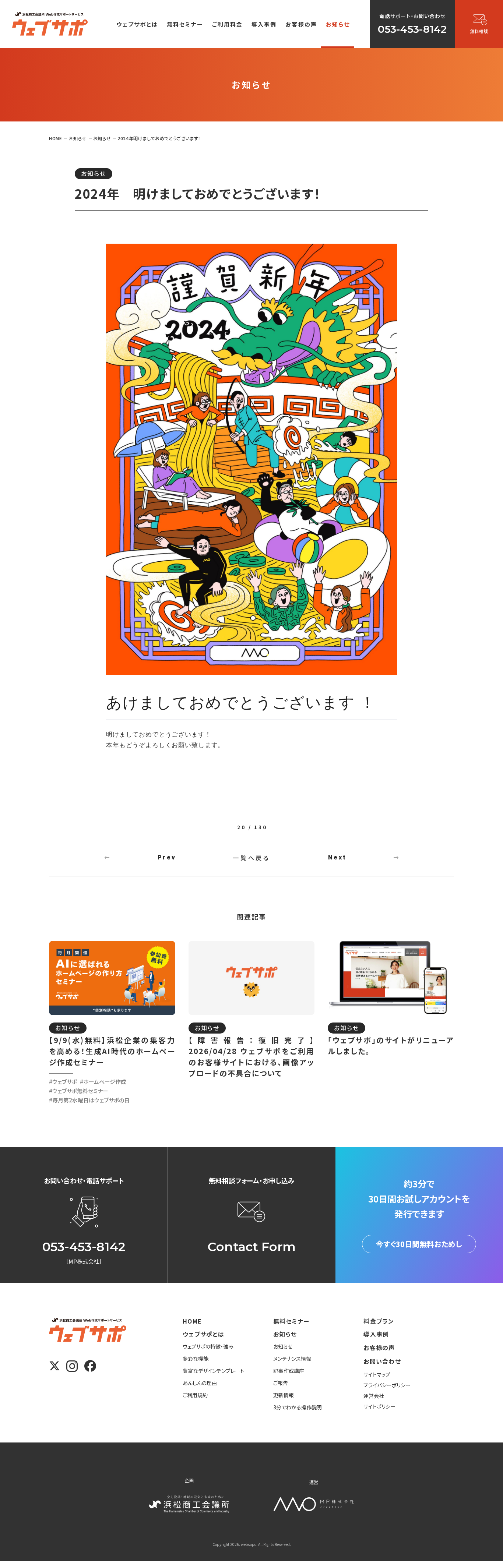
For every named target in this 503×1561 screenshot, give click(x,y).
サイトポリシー (379, 1406)
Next (337, 857)
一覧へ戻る (251, 857)
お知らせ (93, 173)
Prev (167, 857)
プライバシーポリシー (387, 1385)
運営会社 (373, 1395)
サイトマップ (376, 1374)
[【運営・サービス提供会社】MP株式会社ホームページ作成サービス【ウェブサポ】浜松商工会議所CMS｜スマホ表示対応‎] (50, 23)
